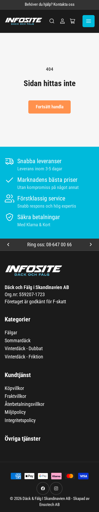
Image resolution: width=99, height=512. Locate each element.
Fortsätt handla (50, 106)
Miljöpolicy (15, 412)
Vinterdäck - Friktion (24, 357)
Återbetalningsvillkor (24, 404)
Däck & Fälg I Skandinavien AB (46, 498)
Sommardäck (18, 340)
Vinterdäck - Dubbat (24, 348)
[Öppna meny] (88, 21)
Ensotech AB (49, 504)
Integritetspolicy (20, 420)
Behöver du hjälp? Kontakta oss (50, 4)
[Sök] (52, 21)
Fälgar (11, 332)
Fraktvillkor (15, 396)
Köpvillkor (14, 388)
